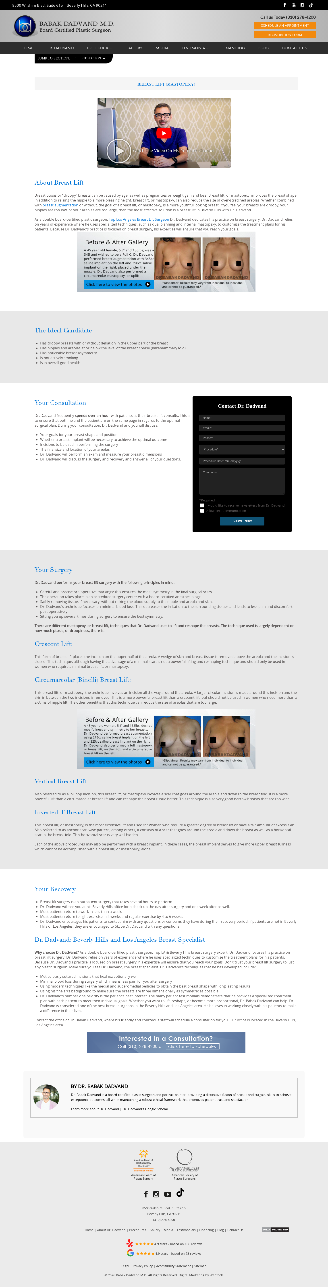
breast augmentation (60, 205)
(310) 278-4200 (301, 17)
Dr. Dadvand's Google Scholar (145, 1109)
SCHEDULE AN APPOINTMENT (285, 25)
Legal (125, 1266)
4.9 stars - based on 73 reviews (177, 1253)
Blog (263, 48)
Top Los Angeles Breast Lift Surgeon (139, 219)
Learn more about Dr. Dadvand (95, 1109)
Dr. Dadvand (60, 48)
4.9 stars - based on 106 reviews (178, 1244)
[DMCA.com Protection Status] (275, 1231)
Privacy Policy (143, 1266)
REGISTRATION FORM (285, 35)
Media (162, 48)
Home (27, 48)
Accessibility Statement (173, 1266)
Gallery (134, 48)
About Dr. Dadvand (111, 1230)
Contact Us (294, 48)
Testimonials (195, 48)
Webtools (217, 1275)
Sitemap (200, 1266)
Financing (233, 48)
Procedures (99, 48)
